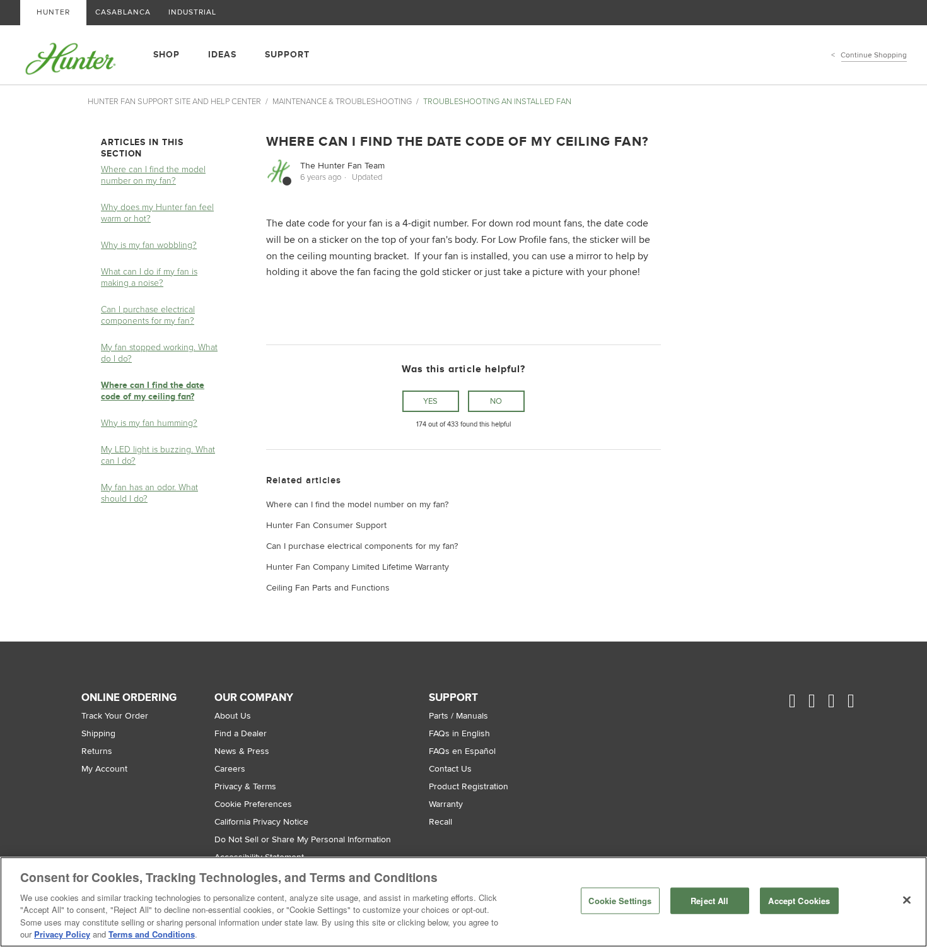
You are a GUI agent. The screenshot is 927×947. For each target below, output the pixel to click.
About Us (232, 715)
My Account (104, 768)
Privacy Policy (62, 934)
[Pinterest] (838, 701)
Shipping (98, 733)
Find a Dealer (240, 733)
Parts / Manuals (458, 715)
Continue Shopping (874, 55)
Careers (229, 768)
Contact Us (450, 768)
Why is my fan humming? (149, 423)
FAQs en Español (462, 751)
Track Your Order (114, 715)
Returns (96, 751)
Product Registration (468, 786)
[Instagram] (818, 701)
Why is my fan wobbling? (149, 245)
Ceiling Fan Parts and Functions (328, 587)
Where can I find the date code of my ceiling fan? (152, 391)
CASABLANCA (123, 12)
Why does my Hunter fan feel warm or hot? (157, 213)
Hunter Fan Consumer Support (326, 525)
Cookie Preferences (253, 804)
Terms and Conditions (151, 934)
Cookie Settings (619, 901)
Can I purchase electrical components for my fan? (148, 315)
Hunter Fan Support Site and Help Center (174, 102)
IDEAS (222, 54)
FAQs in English (459, 733)
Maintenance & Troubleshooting (342, 102)
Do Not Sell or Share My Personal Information (302, 839)
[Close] (907, 900)
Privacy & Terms (245, 786)
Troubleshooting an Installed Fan (497, 102)
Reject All (709, 901)
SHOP (166, 54)
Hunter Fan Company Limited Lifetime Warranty (357, 567)
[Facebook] (798, 701)
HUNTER (53, 12)
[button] (430, 401)
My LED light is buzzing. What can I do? (158, 455)
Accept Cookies (799, 901)
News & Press (241, 751)
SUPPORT (287, 54)
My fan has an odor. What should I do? (149, 493)
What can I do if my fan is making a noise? (149, 277)
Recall (440, 821)
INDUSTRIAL (192, 12)
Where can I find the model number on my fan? (153, 175)
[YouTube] (857, 701)
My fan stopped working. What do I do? (159, 353)
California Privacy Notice (261, 821)
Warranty (446, 804)
